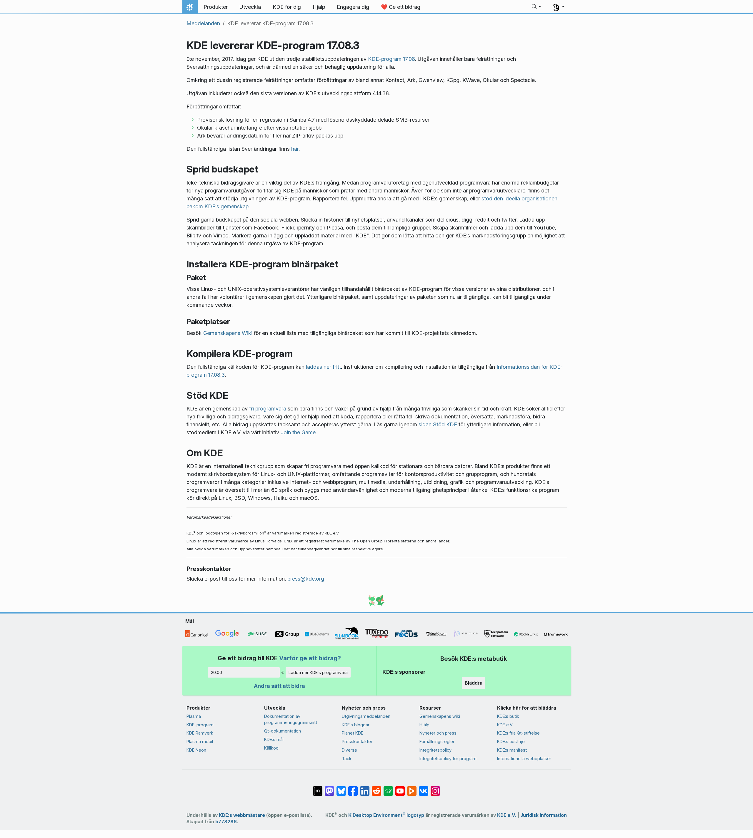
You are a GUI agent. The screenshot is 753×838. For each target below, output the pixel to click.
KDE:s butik (508, 716)
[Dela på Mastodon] (329, 787)
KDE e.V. (505, 724)
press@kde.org (305, 579)
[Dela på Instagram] (435, 787)
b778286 (226, 821)
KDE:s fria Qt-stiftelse (518, 732)
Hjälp (424, 724)
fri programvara (267, 408)
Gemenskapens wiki (439, 716)
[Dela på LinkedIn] (364, 787)
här (295, 149)
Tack (346, 758)
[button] (536, 7)
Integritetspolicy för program (448, 758)
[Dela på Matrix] (317, 787)
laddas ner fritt (323, 367)
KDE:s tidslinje (511, 741)
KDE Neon (196, 750)
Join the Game (298, 432)
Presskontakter (357, 741)
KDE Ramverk (199, 732)
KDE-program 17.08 (391, 59)
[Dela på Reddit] (376, 787)
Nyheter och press (438, 732)
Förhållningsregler (436, 741)
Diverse (349, 750)
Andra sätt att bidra (279, 686)
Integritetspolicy (435, 750)
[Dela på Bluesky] (341, 787)
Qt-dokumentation (282, 730)
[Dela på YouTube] (400, 787)
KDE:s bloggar (355, 724)
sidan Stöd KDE (438, 424)
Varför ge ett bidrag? (310, 658)
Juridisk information (543, 815)
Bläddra (473, 683)
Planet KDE (352, 732)
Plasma (193, 716)
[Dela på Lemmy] (388, 787)
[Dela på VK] (423, 787)
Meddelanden (203, 23)
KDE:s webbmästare (242, 815)
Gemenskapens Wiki (227, 333)
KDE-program (200, 724)
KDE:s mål (274, 739)
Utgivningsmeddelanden (366, 716)
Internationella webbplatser (524, 758)
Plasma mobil (199, 741)
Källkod (271, 747)
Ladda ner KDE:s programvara (318, 672)
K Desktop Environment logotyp (386, 815)
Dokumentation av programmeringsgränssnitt (290, 719)
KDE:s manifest (512, 750)
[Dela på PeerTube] (412, 787)
